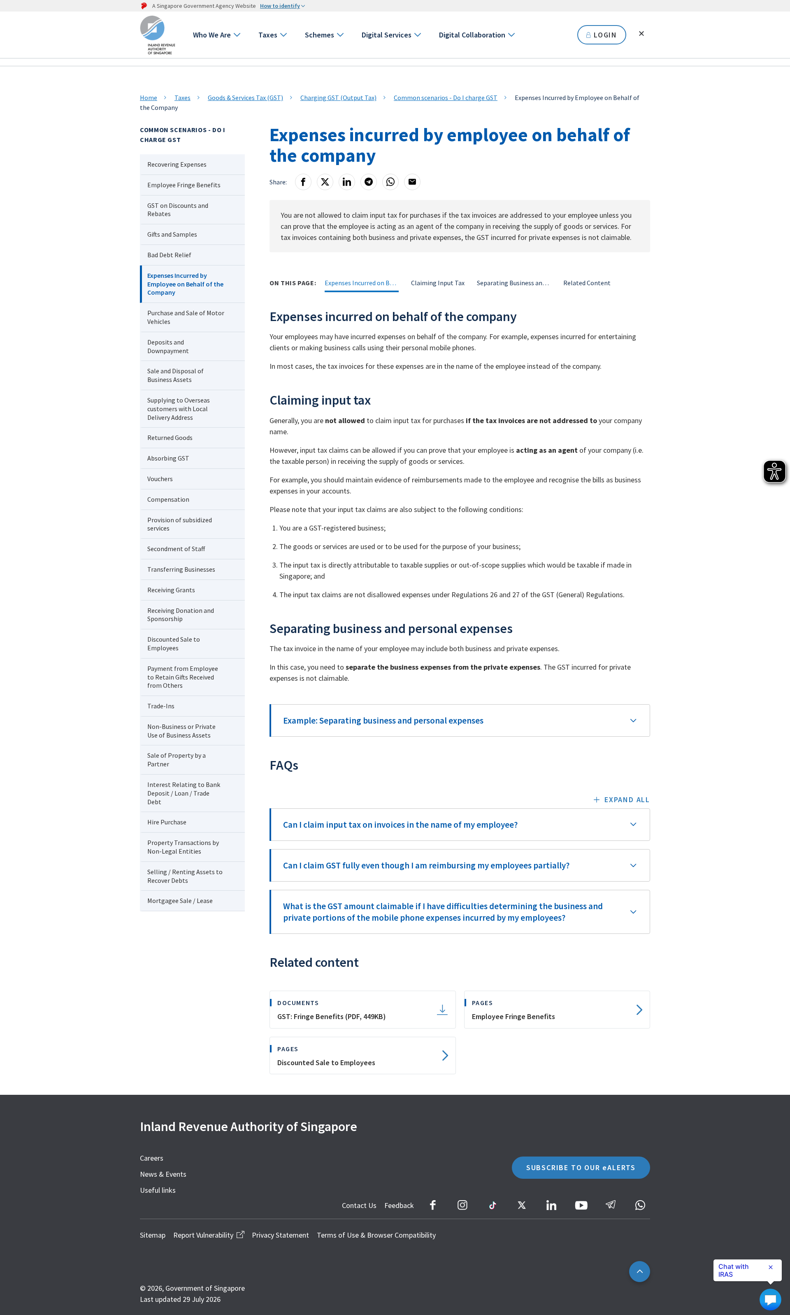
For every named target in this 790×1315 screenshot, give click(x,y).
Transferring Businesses (181, 569)
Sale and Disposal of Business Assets (175, 375)
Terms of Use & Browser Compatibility (376, 1235)
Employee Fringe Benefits (184, 185)
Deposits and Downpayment (168, 346)
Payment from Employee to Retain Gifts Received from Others (182, 677)
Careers (151, 1158)
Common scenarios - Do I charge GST (445, 97)
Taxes (267, 35)
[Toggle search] (641, 33)
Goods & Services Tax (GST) (245, 97)
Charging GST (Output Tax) (338, 97)
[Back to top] (639, 1271)
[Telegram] (368, 182)
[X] (325, 182)
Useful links (158, 1190)
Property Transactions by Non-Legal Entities (183, 846)
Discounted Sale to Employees (173, 643)
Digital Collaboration (472, 35)
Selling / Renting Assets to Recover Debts (185, 876)
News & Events (163, 1174)
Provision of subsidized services (179, 524)
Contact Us (359, 1205)
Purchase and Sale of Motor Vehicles (185, 317)
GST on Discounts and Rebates (177, 209)
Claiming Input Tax (438, 283)
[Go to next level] (236, 34)
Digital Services (386, 35)
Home (148, 97)
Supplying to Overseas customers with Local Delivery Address (178, 408)
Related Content (587, 283)
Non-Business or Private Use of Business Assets (181, 730)
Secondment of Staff (176, 549)
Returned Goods (170, 437)
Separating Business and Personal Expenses (514, 283)
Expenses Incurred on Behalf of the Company (362, 283)
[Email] (412, 182)
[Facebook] (303, 182)
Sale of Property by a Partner (176, 759)
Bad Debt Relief (169, 255)
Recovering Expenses (177, 164)
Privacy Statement (280, 1235)
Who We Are (212, 35)
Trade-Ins (160, 706)
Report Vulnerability (203, 1235)
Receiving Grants (171, 590)
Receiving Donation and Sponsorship (180, 614)
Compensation (168, 499)
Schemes (319, 35)
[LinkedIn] (347, 182)
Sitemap (152, 1235)
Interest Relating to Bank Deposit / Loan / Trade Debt (183, 793)
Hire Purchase (166, 822)
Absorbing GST (168, 458)
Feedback (399, 1205)
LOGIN (605, 35)
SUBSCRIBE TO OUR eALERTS (581, 1167)
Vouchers (160, 479)
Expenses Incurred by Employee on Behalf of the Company (185, 284)
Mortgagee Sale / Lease (180, 900)
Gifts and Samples (172, 234)
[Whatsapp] (390, 182)
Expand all (627, 799)
